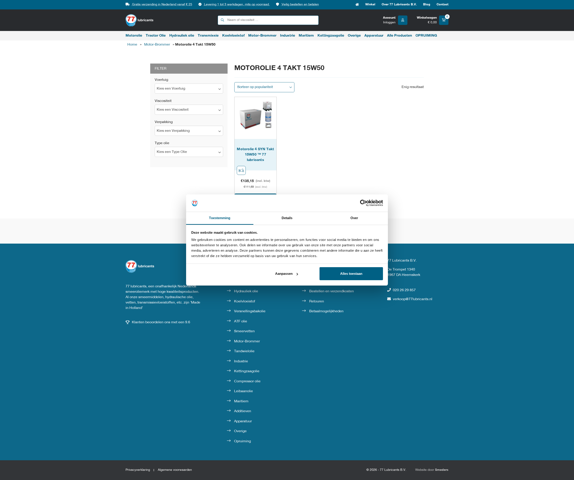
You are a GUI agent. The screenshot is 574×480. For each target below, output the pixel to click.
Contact (442, 4)
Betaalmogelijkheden (326, 311)
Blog (426, 4)
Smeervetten (244, 331)
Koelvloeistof (233, 35)
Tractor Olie (156, 35)
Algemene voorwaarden (175, 470)
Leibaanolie (243, 391)
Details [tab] (287, 218)
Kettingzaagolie (330, 35)
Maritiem (306, 35)
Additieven (242, 411)
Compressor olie (247, 381)
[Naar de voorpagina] (140, 20)
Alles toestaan (351, 273)
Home (357, 4)
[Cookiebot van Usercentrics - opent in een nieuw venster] (363, 203)
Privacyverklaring (138, 470)
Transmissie (208, 35)
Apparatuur (373, 35)
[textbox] (189, 89)
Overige (354, 35)
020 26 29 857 (404, 290)
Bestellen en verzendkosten (331, 291)
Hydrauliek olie (181, 35)
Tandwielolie (244, 351)
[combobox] (189, 89)
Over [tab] (354, 218)
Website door (431, 470)
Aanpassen (284, 273)
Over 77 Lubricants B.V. (399, 4)
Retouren (316, 301)
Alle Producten (399, 35)
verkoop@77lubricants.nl (412, 299)
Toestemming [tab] (219, 218)
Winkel (370, 4)
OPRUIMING (426, 35)
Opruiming (242, 441)
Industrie (287, 35)
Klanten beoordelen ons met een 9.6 (161, 322)
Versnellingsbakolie (249, 311)
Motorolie (134, 35)
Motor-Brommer (262, 35)
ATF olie (240, 321)
